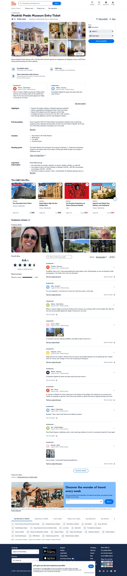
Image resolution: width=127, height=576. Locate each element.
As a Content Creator (106, 553)
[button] (18, 19)
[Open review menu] (114, 267)
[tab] (21, 518)
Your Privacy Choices (65, 558)
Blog (91, 556)
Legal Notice (63, 553)
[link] (23, 199)
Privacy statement (16, 510)
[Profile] (113, 2)
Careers (92, 553)
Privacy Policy (63, 556)
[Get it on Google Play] (49, 551)
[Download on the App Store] (49, 558)
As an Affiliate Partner (107, 556)
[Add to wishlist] (33, 184)
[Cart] (99, 2)
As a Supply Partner (106, 550)
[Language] (106, 2)
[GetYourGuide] (13, 3)
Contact (62, 550)
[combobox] (35, 3)
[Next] (115, 199)
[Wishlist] (92, 2)
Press (91, 558)
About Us (92, 550)
